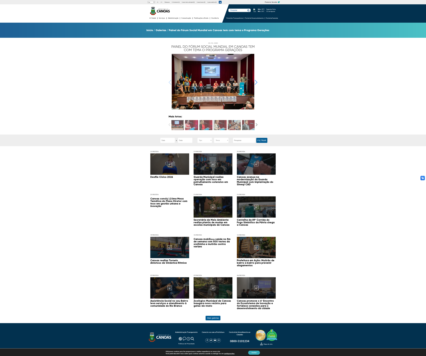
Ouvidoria (215, 18)
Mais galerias (213, 318)
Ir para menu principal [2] (188, 2)
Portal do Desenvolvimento (254, 18)
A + (161, 2)
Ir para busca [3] (201, 2)
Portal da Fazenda (272, 18)
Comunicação (186, 18)
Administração (173, 18)
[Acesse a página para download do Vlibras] (220, 2)
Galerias (161, 30)
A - (158, 2)
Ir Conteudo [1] (176, 2)
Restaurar (167, 2)
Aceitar (254, 352)
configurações (229, 354)
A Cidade (152, 18)
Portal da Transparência (234, 18)
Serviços (162, 18)
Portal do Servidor (271, 2)
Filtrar (261, 140)
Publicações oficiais (201, 18)
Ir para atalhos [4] (212, 2)
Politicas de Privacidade (186, 344)
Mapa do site (267, 344)
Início (149, 30)
